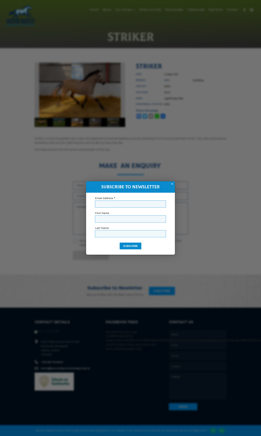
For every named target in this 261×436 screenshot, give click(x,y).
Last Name (102, 228)
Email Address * (105, 198)
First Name (102, 213)
